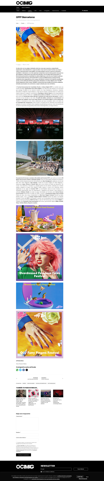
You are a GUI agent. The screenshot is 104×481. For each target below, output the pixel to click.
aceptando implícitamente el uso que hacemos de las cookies (46, 479)
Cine (40, 10)
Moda (18, 10)
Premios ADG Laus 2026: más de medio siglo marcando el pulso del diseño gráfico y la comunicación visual (21, 402)
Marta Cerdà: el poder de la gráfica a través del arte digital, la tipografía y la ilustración (33, 402)
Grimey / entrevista (45, 379)
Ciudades (63, 10)
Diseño (30, 10)
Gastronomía (55, 10)
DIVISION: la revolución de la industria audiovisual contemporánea (57, 401)
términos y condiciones (50, 471)
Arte (35, 10)
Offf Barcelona (51, 383)
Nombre (18, 432)
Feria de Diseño (30, 383)
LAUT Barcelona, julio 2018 (33, 379)
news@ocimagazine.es (20, 450)
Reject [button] (87, 476)
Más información (83, 478)
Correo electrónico (21, 437)
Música (24, 10)
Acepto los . (48, 471)
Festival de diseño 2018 (41, 383)
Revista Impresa (26, 7)
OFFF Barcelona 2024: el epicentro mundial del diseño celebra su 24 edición (46, 401)
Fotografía (46, 10)
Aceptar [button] (79, 476)
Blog (18, 7)
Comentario (19, 416)
